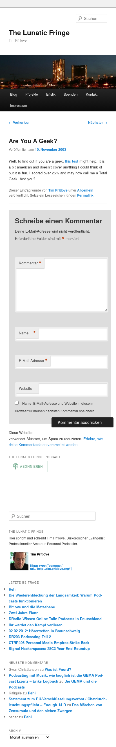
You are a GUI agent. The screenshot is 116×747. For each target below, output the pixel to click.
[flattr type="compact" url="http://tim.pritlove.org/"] (51, 567)
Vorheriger (19, 122)
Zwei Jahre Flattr (23, 612)
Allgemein (85, 190)
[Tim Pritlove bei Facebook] (60, 562)
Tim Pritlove (58, 190)
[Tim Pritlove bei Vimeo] (38, 562)
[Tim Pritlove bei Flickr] (44, 562)
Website (25, 388)
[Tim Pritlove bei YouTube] (50, 562)
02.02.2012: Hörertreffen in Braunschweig (44, 630)
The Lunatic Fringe (39, 32)
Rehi (13, 589)
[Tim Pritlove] (19, 570)
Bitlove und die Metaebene (32, 606)
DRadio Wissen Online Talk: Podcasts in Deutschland (55, 618)
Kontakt (91, 94)
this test (71, 161)
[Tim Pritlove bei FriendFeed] (55, 562)
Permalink (85, 195)
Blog (13, 94)
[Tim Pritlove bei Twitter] (33, 562)
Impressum (18, 105)
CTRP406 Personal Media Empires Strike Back (49, 642)
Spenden (71, 94)
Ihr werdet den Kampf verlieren (36, 624)
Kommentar (30, 262)
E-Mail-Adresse (33, 360)
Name (27, 333)
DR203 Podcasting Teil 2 (30, 636)
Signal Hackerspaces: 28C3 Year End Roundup (49, 648)
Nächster (97, 122)
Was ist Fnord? (58, 669)
